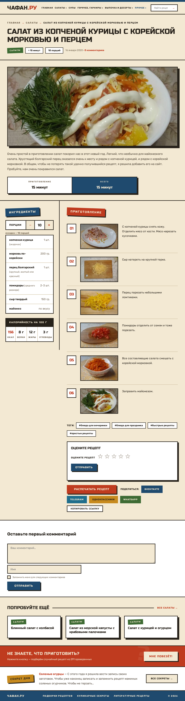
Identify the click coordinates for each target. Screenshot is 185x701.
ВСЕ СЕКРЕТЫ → (162, 678)
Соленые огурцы (51, 674)
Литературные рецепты (131, 696)
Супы (72, 8)
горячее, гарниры (89, 8)
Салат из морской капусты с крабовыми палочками (92, 630)
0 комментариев (94, 50)
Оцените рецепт (83, 457)
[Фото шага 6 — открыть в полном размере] (99, 401)
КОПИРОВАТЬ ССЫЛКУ (85, 508)
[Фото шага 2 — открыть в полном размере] (99, 269)
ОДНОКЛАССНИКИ (103, 499)
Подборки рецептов (58, 696)
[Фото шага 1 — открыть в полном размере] (99, 236)
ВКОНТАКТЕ (152, 489)
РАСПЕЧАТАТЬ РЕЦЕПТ (91, 489)
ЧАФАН (22, 8)
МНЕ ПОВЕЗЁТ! (160, 656)
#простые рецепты (81, 433)
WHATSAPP (130, 499)
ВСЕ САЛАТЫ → (167, 607)
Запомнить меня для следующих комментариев (38, 577)
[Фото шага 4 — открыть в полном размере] (99, 335)
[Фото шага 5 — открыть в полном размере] (99, 368)
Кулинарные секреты (93, 696)
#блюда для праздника (129, 425)
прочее (140, 8)
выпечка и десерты (118, 8)
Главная (47, 8)
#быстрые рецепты (162, 425)
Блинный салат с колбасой (32, 628)
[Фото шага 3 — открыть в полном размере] (99, 302)
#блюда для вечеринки (93, 425)
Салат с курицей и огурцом (149, 628)
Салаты (60, 8)
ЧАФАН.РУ (15, 696)
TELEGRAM (77, 499)
